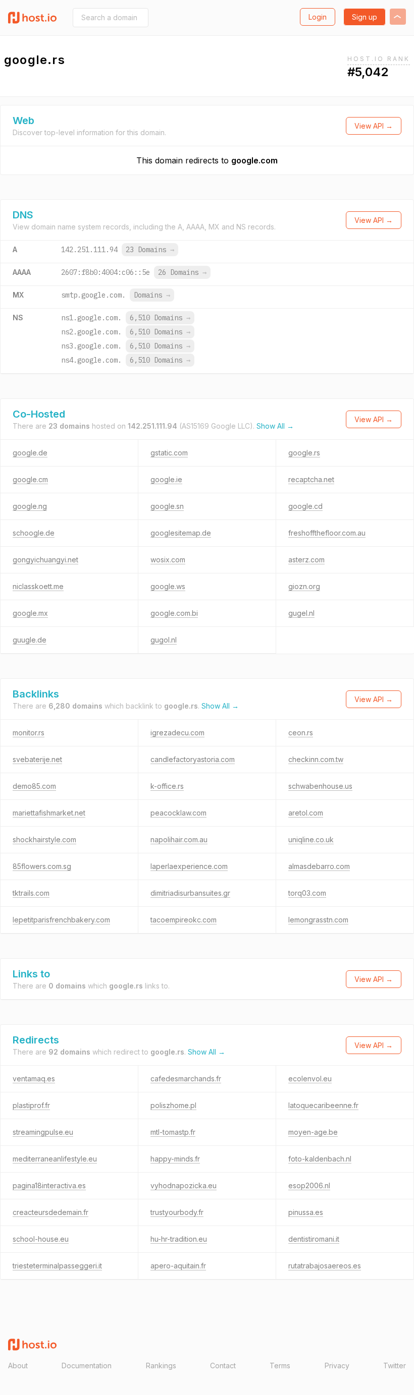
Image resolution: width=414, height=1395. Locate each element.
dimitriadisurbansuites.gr (190, 893)
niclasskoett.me (38, 586)
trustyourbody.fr (176, 1212)
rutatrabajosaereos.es (324, 1265)
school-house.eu (41, 1239)
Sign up (364, 17)
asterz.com (306, 559)
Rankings (161, 1365)
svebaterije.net (37, 759)
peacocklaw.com (178, 812)
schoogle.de (34, 533)
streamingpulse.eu (43, 1132)
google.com (254, 160)
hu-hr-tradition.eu (178, 1239)
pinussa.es (305, 1212)
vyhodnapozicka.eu (183, 1185)
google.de (30, 452)
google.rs (304, 452)
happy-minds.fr (175, 1158)
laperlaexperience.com (189, 866)
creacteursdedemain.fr (50, 1212)
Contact (223, 1365)
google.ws (167, 586)
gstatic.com (169, 452)
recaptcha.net (311, 479)
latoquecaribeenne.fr (323, 1105)
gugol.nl (163, 639)
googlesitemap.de (180, 533)
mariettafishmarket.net (49, 812)
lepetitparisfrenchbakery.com (61, 919)
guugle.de (29, 639)
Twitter (394, 1365)
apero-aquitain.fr (178, 1265)
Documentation (87, 1365)
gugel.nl (301, 613)
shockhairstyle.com (44, 839)
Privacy (337, 1365)
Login (317, 17)
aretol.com (305, 812)
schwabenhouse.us (320, 786)
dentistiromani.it (313, 1239)
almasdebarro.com (319, 866)
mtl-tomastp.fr (172, 1132)
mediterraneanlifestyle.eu (55, 1158)
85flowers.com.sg (42, 866)
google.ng (30, 506)
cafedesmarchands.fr (185, 1078)
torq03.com (307, 893)
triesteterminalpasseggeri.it (57, 1265)
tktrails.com (31, 893)
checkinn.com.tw (315, 759)
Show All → (275, 426)
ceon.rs (300, 732)
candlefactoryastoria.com (192, 759)
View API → (373, 126)
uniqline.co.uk (311, 839)
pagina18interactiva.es (49, 1185)
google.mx (30, 613)
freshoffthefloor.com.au (327, 533)
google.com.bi (174, 613)
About (18, 1365)
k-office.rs (167, 786)
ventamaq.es (34, 1078)
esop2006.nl (309, 1185)
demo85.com (34, 786)
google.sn (167, 506)
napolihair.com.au (179, 839)
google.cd (305, 506)
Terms (280, 1365)
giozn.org (304, 586)
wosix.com (167, 559)
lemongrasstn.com (318, 919)
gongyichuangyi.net (45, 559)
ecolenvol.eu (310, 1078)
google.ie (166, 479)
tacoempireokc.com (183, 919)
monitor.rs (28, 732)
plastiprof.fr (31, 1105)
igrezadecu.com (177, 732)
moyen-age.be (313, 1132)
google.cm (30, 479)
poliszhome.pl (173, 1105)
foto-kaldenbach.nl (319, 1158)
